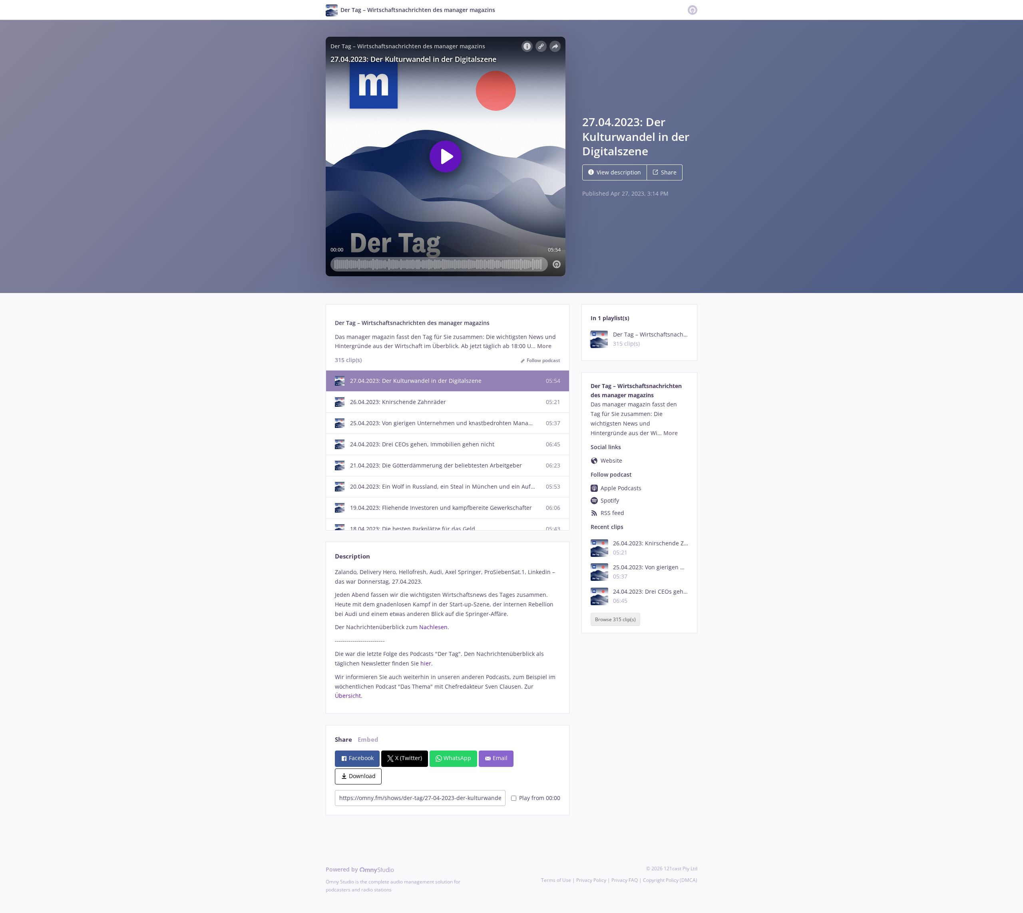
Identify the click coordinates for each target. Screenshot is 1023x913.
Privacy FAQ (624, 880)
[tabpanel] (447, 634)
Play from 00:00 (539, 798)
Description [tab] (352, 556)
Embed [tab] (368, 739)
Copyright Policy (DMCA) (670, 880)
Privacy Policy (591, 880)
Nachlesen (433, 627)
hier (425, 663)
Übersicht (348, 695)
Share (669, 172)
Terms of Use (556, 880)
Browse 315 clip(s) (615, 619)
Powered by (343, 869)
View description (619, 172)
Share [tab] (343, 739)
